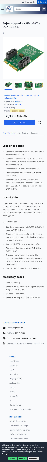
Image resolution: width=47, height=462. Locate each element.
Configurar (33, 458)
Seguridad (14, 365)
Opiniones (34, 133)
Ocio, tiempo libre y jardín (20, 409)
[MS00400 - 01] (8, 85)
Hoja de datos (23, 133)
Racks (12, 387)
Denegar (22, 458)
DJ (10, 400)
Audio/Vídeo (15, 383)
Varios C (18, 104)
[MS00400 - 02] (18, 85)
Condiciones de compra (19, 425)
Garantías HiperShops (19, 438)
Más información (9, 133)
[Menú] (2, 9)
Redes (12, 392)
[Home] (4, 33)
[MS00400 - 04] (38, 85)
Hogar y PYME (15, 378)
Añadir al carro (20, 122)
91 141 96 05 (20, 333)
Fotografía (14, 396)
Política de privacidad (18, 434)
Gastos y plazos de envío (20, 430)
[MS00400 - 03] (28, 85)
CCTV (12, 370)
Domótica (14, 374)
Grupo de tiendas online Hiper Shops (22, 338)
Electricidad (14, 361)
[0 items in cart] (44, 9)
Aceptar (13, 458)
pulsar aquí (19, 327)
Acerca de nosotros (18, 421)
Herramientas (15, 405)
